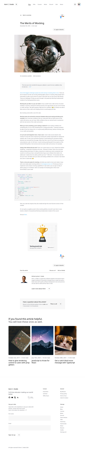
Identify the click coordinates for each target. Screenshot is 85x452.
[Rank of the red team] (62, 16)
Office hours (46, 395)
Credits (62, 430)
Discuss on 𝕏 (53, 270)
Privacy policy (63, 393)
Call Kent (45, 393)
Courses (40, 4)
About (61, 4)
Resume (62, 428)
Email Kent (45, 391)
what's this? (62, 13)
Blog (29, 4)
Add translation (37, 76)
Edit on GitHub (61, 270)
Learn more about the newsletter (16, 410)
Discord (51, 4)
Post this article (24, 270)
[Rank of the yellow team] (63, 16)
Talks (34, 4)
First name (11, 413)
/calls (44, 304)
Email (9, 423)
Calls (56, 4)
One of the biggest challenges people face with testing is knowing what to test (39, 92)
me (30, 86)
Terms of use (63, 395)
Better (45, 4)
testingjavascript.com (47, 164)
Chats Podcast (63, 417)
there (25, 214)
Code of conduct (64, 398)
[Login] (79, 4)
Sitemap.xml (63, 432)
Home (61, 407)
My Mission (63, 391)
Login (62, 15)
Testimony (62, 421)
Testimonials (63, 423)
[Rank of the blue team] (60, 17)
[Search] (16, 4)
